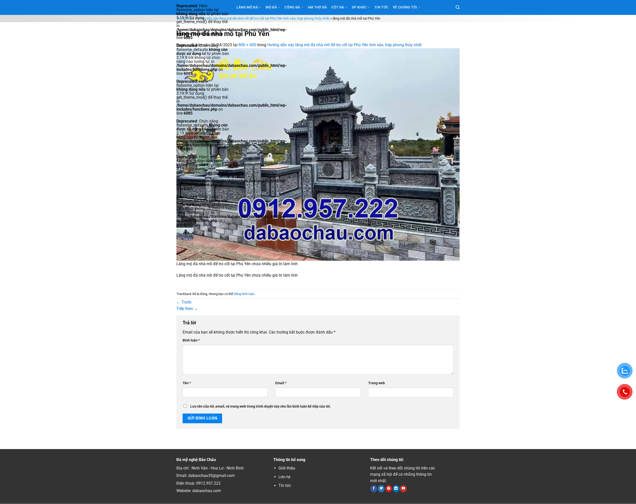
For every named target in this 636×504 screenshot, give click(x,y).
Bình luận (191, 340)
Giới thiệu (286, 468)
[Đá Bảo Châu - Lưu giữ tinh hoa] (202, 234)
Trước (184, 302)
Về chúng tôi (405, 7)
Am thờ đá (317, 7)
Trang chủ (184, 18)
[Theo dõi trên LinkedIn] (396, 488)
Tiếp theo (187, 308)
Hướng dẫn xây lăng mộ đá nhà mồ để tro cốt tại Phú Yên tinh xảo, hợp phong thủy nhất (262, 18)
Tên (187, 383)
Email (280, 383)
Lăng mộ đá (247, 7)
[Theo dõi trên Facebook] (373, 488)
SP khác (359, 7)
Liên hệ (284, 477)
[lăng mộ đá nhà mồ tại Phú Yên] (318, 154)
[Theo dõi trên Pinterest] (388, 488)
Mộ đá (271, 7)
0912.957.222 (208, 483)
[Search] (458, 7)
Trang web (376, 383)
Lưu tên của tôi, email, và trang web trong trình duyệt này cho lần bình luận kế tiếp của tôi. (260, 406)
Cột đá (337, 7)
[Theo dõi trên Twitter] (381, 488)
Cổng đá (292, 7)
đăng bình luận (244, 294)
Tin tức (284, 485)
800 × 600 (247, 44)
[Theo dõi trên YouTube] (403, 488)
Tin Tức (381, 7)
